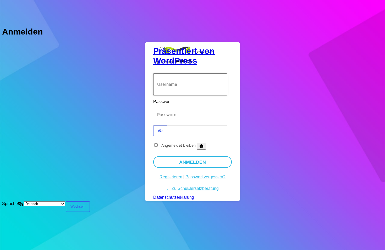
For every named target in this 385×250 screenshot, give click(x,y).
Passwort (161, 101)
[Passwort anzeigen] (160, 131)
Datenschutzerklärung (173, 197)
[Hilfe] (201, 146)
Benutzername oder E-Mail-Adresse (185, 71)
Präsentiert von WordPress (184, 55)
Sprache (10, 203)
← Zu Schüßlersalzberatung (192, 188)
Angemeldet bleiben (178, 145)
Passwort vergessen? (205, 177)
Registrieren (171, 177)
